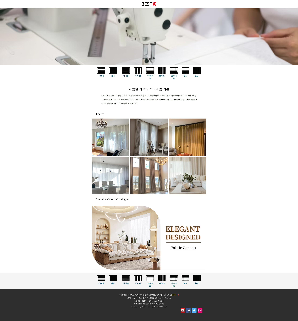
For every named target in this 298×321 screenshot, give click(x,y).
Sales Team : (141, 300)
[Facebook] (188, 310)
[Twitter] (194, 310)
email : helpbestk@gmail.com (149, 303)
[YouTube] (183, 310)
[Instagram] (200, 310)
